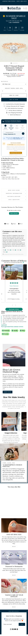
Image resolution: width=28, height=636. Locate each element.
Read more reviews (14, 309)
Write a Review (14, 213)
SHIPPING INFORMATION (14, 193)
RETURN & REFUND (14, 196)
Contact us (5, 387)
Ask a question (14, 199)
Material (4, 81)
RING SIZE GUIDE (14, 190)
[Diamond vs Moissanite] (14, 557)
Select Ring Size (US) (14, 88)
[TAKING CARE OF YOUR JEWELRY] (14, 586)
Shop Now (7, 392)
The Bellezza (14, 611)
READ (14, 546)
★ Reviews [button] (1, 319)
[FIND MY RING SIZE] (14, 525)
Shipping (9, 76)
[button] (14, 75)
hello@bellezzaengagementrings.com (16, 154)
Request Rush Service (16, 152)
